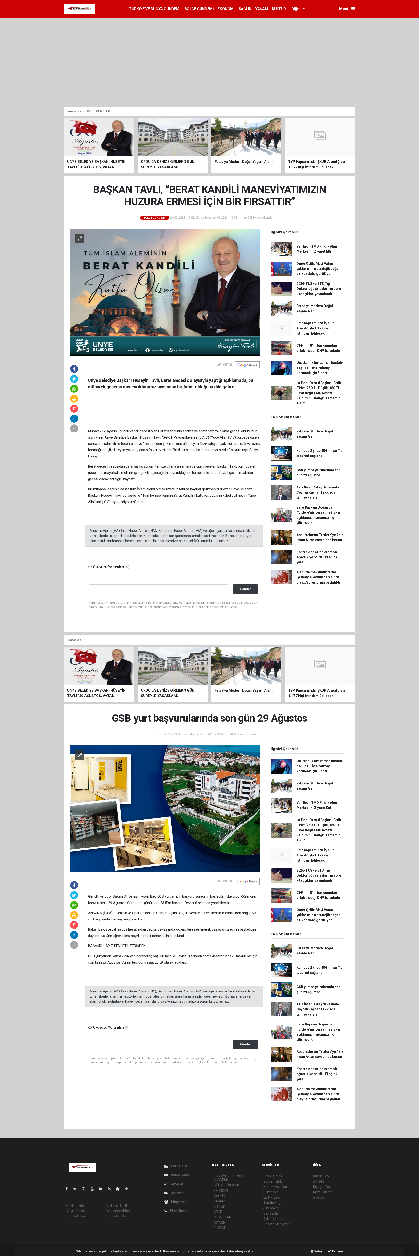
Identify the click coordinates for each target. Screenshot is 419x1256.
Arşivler (176, 1193)
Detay (317, 1251)
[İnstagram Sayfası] (85, 1189)
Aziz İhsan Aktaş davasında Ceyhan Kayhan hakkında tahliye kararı (318, 492)
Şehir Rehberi (273, 1219)
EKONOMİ (226, 9)
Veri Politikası (76, 1216)
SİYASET (220, 1222)
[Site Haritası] (119, 1189)
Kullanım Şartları (118, 1206)
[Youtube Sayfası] (94, 1189)
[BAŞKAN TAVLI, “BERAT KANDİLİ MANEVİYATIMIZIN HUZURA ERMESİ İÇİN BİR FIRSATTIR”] (165, 292)
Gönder (245, 589)
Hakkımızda (75, 1206)
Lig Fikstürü (271, 1197)
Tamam (337, 1251)
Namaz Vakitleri (275, 1187)
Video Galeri (180, 1175)
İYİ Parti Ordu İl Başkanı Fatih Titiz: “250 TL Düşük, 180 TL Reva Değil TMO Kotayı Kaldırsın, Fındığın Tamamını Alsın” (319, 393)
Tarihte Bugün (273, 1203)
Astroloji (319, 1197)
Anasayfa (74, 111)
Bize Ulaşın (178, 1211)
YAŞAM (261, 9)
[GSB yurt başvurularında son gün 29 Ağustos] (165, 808)
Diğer (296, 9)
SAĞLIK (245, 9)
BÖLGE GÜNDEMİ (199, 9)
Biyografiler (321, 1187)
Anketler (319, 1181)
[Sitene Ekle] (128, 1189)
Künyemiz (178, 1202)
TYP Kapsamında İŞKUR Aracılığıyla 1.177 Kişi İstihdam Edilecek (315, 328)
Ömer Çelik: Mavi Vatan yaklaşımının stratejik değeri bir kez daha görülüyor (319, 269)
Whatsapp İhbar (118, 1211)
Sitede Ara (321, 1176)
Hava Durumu (273, 1176)
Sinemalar (271, 1208)
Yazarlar (177, 1184)
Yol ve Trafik (272, 1181)
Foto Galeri (179, 1166)
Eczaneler (270, 1192)
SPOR (218, 1212)
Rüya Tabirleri (323, 1192)
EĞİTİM (219, 1228)
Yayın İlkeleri (75, 1211)
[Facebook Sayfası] (69, 1189)
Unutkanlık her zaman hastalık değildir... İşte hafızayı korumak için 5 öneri (320, 368)
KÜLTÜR (279, 9)
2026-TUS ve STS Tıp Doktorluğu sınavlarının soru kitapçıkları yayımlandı (319, 289)
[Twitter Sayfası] (76, 1189)
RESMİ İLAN (222, 1217)
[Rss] (111, 1189)
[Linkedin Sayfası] (102, 1189)
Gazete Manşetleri (277, 1224)
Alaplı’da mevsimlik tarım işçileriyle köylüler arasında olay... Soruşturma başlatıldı (318, 577)
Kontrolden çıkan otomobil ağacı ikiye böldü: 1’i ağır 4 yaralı (317, 557)
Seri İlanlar (271, 1213)
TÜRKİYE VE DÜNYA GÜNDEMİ (154, 9)
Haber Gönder (116, 1216)
